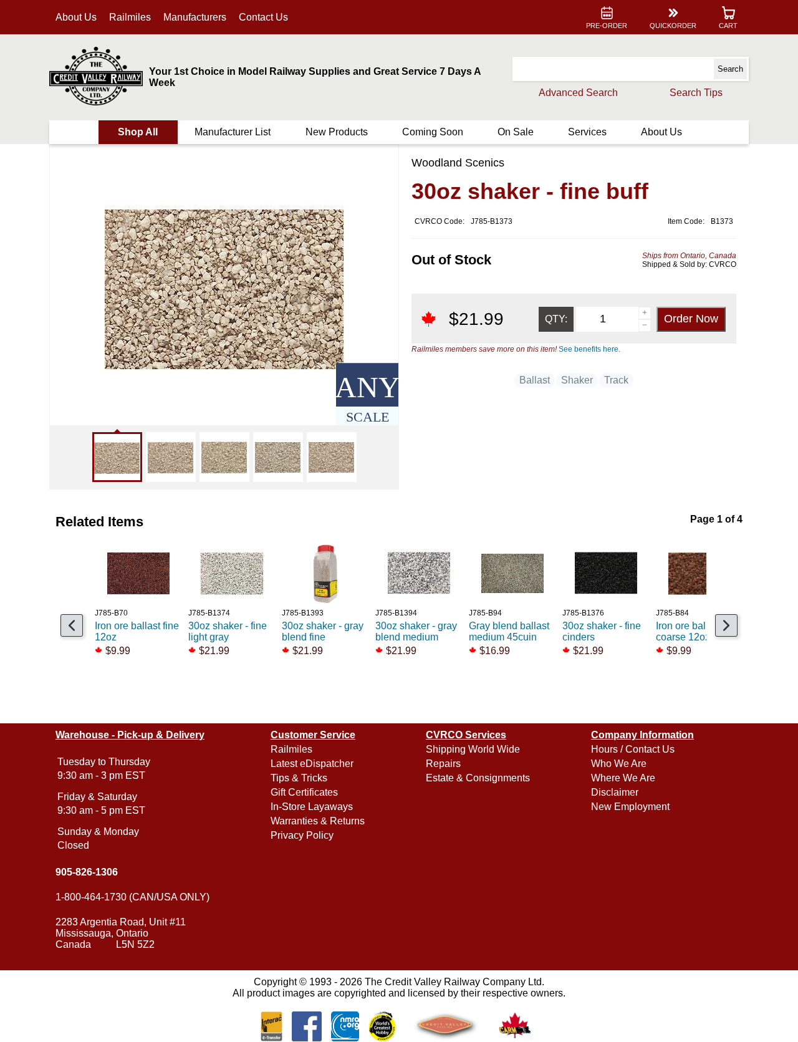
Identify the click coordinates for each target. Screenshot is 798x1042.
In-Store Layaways (312, 806)
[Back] (71, 625)
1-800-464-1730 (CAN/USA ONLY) (132, 897)
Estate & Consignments (478, 778)
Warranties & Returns (318, 821)
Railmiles (130, 17)
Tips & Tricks (299, 778)
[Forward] (726, 625)
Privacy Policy (302, 835)
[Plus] (644, 313)
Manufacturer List (233, 132)
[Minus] (644, 325)
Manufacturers (194, 17)
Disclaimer (614, 792)
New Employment (630, 806)
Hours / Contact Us (633, 749)
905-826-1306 (86, 872)
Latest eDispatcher (312, 763)
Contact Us (263, 17)
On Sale (516, 132)
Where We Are (623, 778)
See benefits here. (589, 349)
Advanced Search (578, 92)
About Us (76, 17)
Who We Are (619, 763)
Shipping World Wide (473, 749)
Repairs (443, 763)
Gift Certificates (304, 792)
